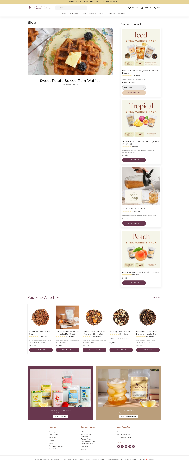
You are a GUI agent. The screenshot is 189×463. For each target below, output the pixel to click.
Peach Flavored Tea (99, 459)
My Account (85, 446)
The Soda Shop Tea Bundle (134, 209)
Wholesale (52, 437)
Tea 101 (119, 432)
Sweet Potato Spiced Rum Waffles (70, 81)
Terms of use (55, 459)
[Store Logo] (40, 7)
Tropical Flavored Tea (115, 459)
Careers (51, 440)
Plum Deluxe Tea (44, 459)
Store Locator (53, 434)
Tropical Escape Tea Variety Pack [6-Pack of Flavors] (140, 143)
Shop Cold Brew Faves (128, 416)
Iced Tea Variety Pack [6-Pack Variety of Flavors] (140, 72)
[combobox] (71, 8)
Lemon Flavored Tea (130, 459)
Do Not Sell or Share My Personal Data (88, 442)
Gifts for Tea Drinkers (124, 437)
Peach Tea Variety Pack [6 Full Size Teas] (140, 272)
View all (157, 297)
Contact (51, 443)
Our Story (52, 432)
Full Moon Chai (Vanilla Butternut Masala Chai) (146, 333)
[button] (64, 14)
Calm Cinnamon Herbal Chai (39, 333)
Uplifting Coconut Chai (119, 332)
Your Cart (84, 449)
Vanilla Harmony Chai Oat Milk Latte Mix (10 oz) (67, 333)
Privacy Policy (66, 459)
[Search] (84, 8)
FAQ (82, 432)
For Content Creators (56, 446)
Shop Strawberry (60, 416)
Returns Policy (86, 439)
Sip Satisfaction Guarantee (86, 435)
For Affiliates (53, 449)
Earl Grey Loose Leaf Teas (81, 459)
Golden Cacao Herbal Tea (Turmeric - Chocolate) (94, 333)
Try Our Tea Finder (123, 434)
